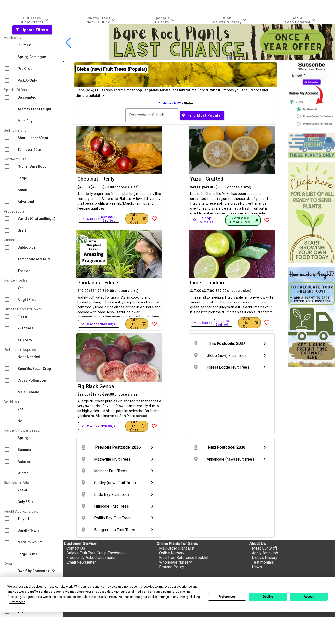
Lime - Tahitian (207, 283)
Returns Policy (171, 567)
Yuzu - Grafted (206, 179)
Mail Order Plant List (176, 548)
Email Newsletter (81, 562)
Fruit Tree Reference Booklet (183, 557)
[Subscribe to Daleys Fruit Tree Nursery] (311, 95)
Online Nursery (171, 553)
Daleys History (264, 557)
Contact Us (75, 548)
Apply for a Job (265, 553)
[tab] (34, 20)
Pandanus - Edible (97, 283)
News (257, 567)
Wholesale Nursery (175, 562)
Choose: (98, 218)
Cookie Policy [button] (108, 597)
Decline (268, 596)
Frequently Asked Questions (90, 557)
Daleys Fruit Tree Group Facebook (95, 553)
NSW (177, 103)
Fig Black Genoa (95, 386)
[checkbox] (31, 45)
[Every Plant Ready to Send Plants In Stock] (311, 212)
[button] (222, 57)
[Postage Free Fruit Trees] (311, 145)
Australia (164, 103)
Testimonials (263, 562)
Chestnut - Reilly (96, 179)
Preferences (227, 596)
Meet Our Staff (264, 548)
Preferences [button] (17, 602)
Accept (309, 596)
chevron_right (265, 344)
